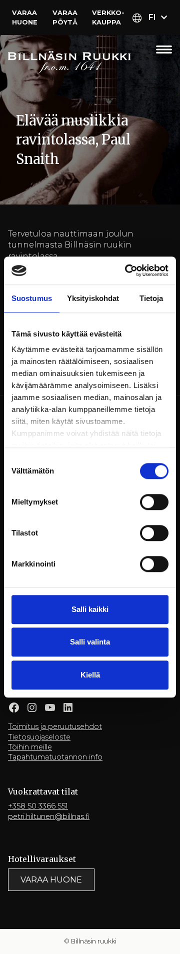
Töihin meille (30, 747)
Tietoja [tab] (152, 298)
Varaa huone (25, 17)
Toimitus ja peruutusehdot (55, 726)
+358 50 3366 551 (38, 806)
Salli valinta (90, 642)
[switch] (154, 502)
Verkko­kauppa (108, 17)
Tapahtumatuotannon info (55, 757)
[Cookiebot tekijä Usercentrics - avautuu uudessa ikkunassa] (127, 270)
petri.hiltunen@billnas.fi (49, 816)
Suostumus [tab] (32, 298)
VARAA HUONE (51, 879)
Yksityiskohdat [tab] (93, 298)
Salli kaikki (90, 609)
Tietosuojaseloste (39, 737)
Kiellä (90, 674)
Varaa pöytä (65, 17)
